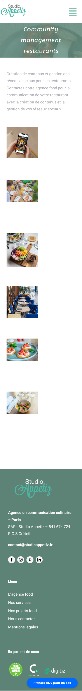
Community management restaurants (22, 145)
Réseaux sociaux (21, 318)
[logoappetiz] (13, 6)
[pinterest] (29, 559)
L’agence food (20, 594)
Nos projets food (22, 611)
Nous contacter (21, 619)
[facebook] (11, 559)
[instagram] (20, 559)
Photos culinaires (22, 312)
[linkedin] (39, 559)
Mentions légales (23, 627)
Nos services (19, 603)
